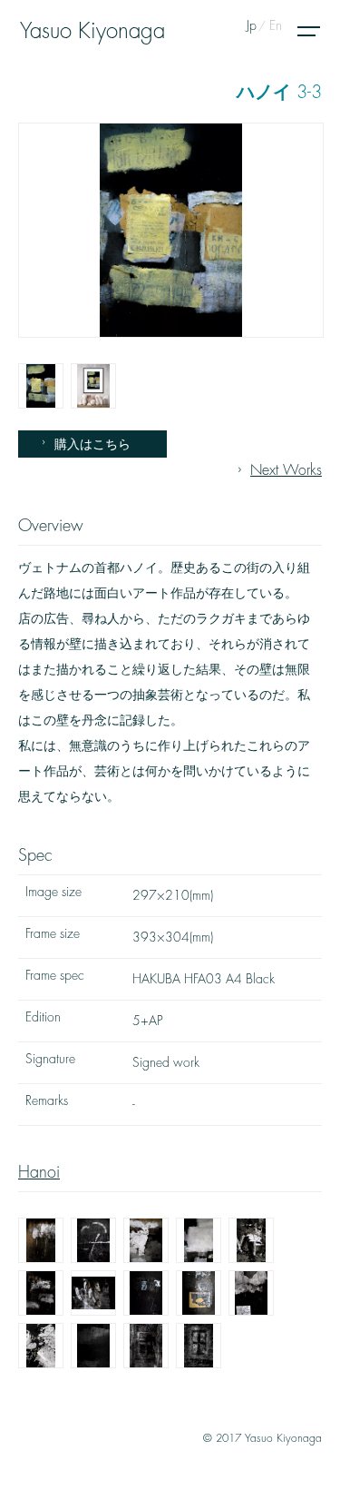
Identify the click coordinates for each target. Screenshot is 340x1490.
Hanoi (39, 1172)
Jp (252, 25)
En (275, 25)
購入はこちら (92, 444)
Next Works (286, 470)
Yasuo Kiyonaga (92, 31)
